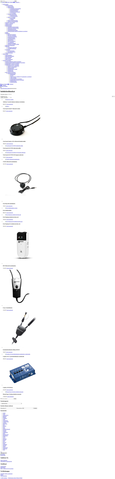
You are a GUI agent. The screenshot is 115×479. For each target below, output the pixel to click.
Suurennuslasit (8, 58)
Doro (4, 424)
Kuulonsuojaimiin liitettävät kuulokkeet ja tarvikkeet (17, 31)
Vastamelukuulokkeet (12, 43)
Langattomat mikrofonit (12, 47)
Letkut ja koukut (13, 77)
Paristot (6, 32)
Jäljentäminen (12, 74)
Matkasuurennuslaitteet (9, 56)
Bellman (4, 417)
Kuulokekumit (10, 70)
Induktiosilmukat (11, 7)
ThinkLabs (5, 448)
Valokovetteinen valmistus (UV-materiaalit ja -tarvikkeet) (21, 76)
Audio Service (5, 415)
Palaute (1, 474)
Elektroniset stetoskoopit (9, 45)
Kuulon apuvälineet (9, 5)
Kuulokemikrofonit (11, 37)
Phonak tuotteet (11, 6)
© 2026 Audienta (3, 477)
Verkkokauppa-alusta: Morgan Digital (15, 477)
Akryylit (11, 75)
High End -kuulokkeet (12, 35)
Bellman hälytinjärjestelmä (13, 20)
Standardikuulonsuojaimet (12, 30)
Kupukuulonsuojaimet (12, 29)
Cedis (4, 419)
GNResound (5, 432)
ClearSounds (5, 420)
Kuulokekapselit (11, 68)
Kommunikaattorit (13, 15)
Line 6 (4, 437)
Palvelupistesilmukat (14, 10)
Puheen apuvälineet (9, 59)
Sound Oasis (5, 447)
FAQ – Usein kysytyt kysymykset (6, 468)
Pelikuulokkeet (10, 39)
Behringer (5, 416)
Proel (4, 441)
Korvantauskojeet (11, 50)
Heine (4, 433)
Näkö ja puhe (5, 54)
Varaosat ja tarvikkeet (7, 60)
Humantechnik (5, 434)
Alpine (4, 413)
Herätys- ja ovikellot (11, 17)
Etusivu (1, 88)
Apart (4, 414)
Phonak (4, 440)
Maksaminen (2, 467)
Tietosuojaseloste (3, 475)
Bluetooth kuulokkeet (12, 34)
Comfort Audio (6, 421)
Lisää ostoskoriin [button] (9, 104)
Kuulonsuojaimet (8, 25)
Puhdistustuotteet (8, 24)
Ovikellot (12, 19)
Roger (4, 443)
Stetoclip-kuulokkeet (11, 41)
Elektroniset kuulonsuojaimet (13, 28)
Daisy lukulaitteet (8, 57)
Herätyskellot (12, 18)
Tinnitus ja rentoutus (9, 23)
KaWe (4, 436)
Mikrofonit (7, 46)
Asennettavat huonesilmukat (15, 8)
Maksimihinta (19, 408)
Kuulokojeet (7, 49)
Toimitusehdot (3, 466)
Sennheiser (5, 444)
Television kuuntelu (13, 16)
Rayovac (4, 442)
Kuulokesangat (10, 71)
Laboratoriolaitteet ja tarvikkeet (16, 78)
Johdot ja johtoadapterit (12, 67)
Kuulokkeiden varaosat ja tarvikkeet (12, 64)
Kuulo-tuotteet (5, 4)
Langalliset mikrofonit (12, 48)
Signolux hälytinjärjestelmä (13, 21)
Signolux (4, 445)
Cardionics (5, 418)
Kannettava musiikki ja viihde (13, 44)
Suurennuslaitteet (8, 55)
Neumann (5, 438)
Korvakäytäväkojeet (11, 51)
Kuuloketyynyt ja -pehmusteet (13, 65)
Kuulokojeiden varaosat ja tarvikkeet (12, 63)
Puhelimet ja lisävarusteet (10, 22)
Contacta (4, 422)
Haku (15, 398)
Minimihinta (2, 408)
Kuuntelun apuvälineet (12, 14)
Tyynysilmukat (13, 12)
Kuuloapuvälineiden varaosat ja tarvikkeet (13, 61)
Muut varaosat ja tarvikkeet (10, 72)
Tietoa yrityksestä (3, 460)
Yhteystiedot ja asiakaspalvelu (6, 461)
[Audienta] (2, 2)
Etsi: (1, 398)
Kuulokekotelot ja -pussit (12, 69)
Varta (4, 449)
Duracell (4, 426)
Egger (4, 428)
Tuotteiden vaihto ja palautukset (6, 473)
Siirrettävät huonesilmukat (15, 11)
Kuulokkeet (7, 33)
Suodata (35, 408)
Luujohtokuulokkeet (11, 38)
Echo (4, 427)
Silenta (4, 446)
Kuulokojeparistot (13, 82)
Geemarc (4, 431)
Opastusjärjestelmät (9, 52)
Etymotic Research (6, 429)
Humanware (5, 435)
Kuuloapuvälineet (6, 88)
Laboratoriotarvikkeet (12, 73)
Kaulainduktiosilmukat (14, 9)
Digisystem (5, 423)
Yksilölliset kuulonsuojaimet (13, 27)
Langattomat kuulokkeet (12, 36)
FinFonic (4, 430)
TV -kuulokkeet (11, 42)
